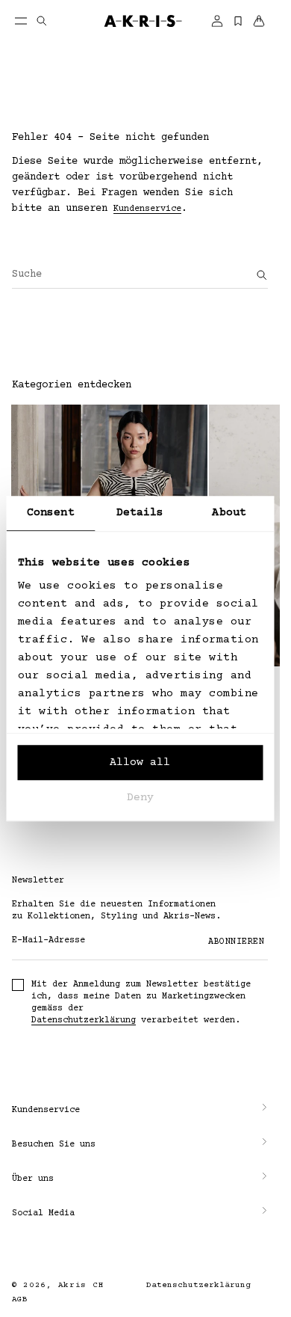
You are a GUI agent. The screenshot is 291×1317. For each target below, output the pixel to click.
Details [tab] (140, 512)
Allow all (140, 762)
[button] (140, 1110)
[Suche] (262, 275)
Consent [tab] (51, 512)
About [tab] (229, 512)
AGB (20, 1299)
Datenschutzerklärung (83, 1020)
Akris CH (81, 1285)
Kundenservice (147, 209)
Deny (140, 797)
